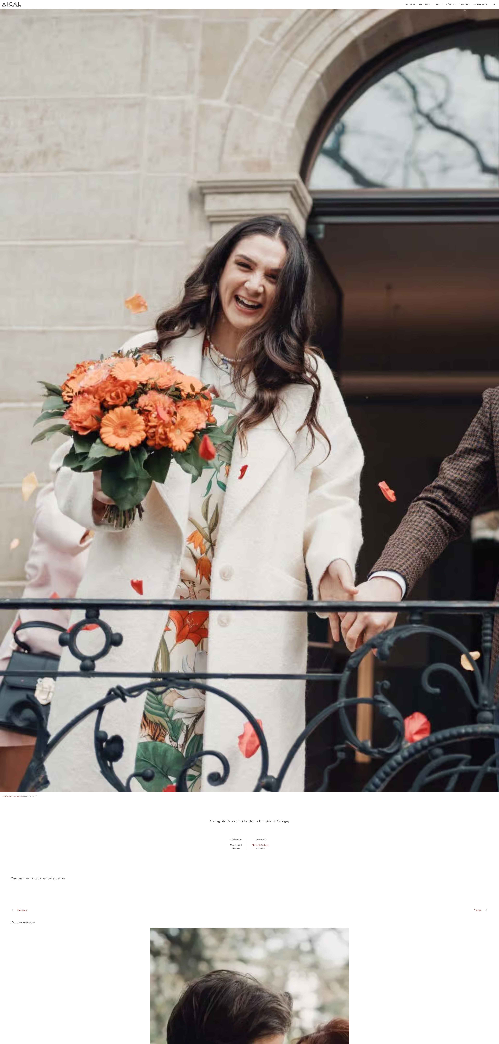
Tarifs (438, 4)
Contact (465, 4)
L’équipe (451, 4)
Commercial (481, 4)
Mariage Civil (18, 796)
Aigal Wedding (7, 796)
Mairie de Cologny (260, 844)
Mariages (425, 4)
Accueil (411, 4)
